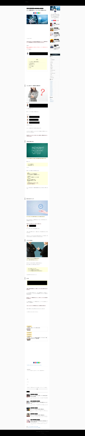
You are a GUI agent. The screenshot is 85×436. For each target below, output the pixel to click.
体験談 (38, 3)
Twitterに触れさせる (32, 63)
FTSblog (26, 1)
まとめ (30, 67)
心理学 (54, 3)
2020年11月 (51, 90)
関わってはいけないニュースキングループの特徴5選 (34, 427)
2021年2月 (51, 86)
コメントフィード (52, 100)
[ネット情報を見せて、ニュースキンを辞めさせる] (37, 13)
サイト (27, 384)
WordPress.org (51, 101)
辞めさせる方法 (27, 3)
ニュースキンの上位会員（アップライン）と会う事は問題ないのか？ (57, 48)
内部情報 (33, 3)
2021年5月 (51, 82)
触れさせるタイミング (32, 64)
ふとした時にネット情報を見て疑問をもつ (34, 61)
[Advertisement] (37, 31)
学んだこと (43, 3)
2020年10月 (51, 91)
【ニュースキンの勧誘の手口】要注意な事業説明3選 (57, 41)
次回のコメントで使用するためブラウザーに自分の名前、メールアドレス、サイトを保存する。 (37, 387)
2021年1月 (51, 87)
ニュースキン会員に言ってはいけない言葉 (33, 426)
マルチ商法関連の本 (49, 3)
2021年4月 (51, 83)
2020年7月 (51, 95)
